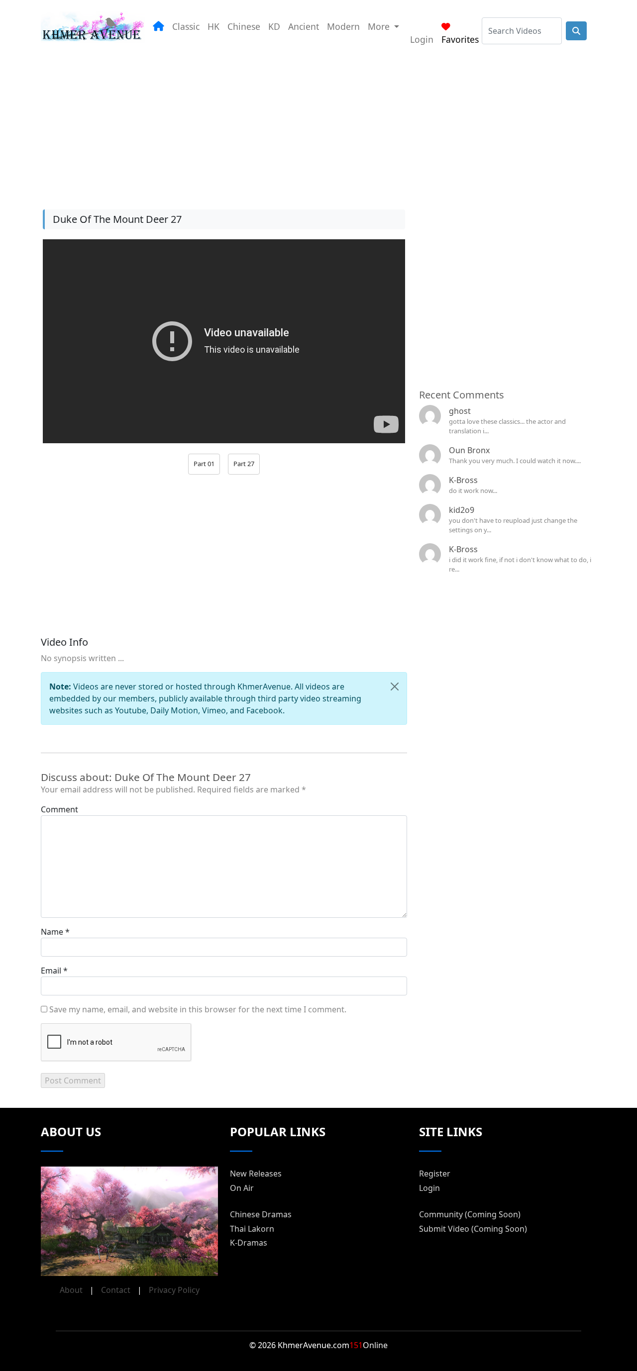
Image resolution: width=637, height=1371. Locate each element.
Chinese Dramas (261, 1214)
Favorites (460, 39)
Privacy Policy (174, 1289)
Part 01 (204, 463)
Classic (186, 26)
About (71, 1289)
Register (434, 1173)
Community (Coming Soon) (470, 1214)
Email (51, 970)
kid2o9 (461, 509)
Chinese (243, 26)
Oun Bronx (469, 450)
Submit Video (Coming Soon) (473, 1228)
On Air (242, 1187)
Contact (115, 1289)
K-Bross (463, 480)
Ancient (303, 26)
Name (52, 931)
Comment (59, 809)
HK (213, 26)
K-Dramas (248, 1242)
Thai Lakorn (252, 1228)
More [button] (380, 26)
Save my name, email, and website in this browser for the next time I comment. (197, 1009)
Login (421, 39)
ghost (460, 410)
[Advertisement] (318, 124)
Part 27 (243, 463)
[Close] (395, 686)
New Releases (256, 1173)
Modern (343, 26)
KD (274, 26)
